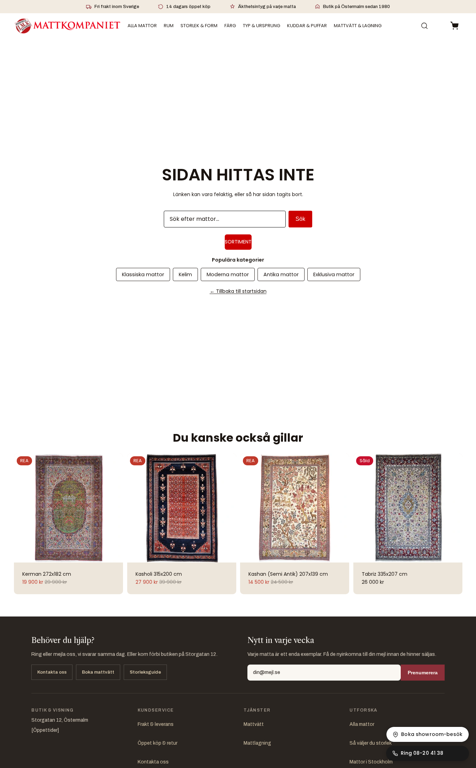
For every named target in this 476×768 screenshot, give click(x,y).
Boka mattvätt (98, 672)
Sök (300, 219)
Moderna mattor (228, 274)
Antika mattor (281, 274)
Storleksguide (145, 672)
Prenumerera (423, 672)
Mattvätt (254, 724)
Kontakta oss (52, 672)
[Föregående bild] (23, 508)
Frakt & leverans (156, 724)
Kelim (185, 274)
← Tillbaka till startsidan (238, 291)
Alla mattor (362, 724)
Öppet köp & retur (157, 743)
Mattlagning (257, 743)
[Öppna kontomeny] (439, 25)
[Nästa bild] (114, 508)
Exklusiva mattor (333, 274)
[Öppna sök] (424, 25)
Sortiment (238, 241)
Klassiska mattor (143, 274)
